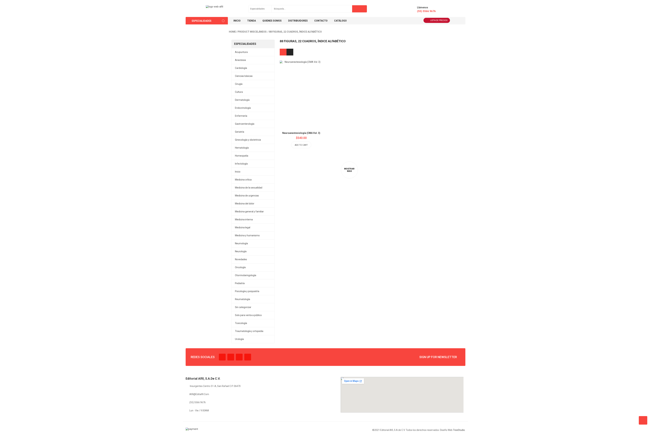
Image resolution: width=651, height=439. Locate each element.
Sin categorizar (243, 307)
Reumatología (242, 299)
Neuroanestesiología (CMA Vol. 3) (301, 133)
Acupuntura (241, 52)
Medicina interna (244, 219)
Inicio (237, 171)
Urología (239, 339)
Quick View (308, 85)
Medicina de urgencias (247, 195)
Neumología (241, 243)
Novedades (241, 259)
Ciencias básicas (244, 76)
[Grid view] (283, 52)
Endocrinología (243, 108)
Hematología (242, 147)
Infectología (241, 163)
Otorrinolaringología (245, 275)
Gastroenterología (244, 123)
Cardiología (241, 68)
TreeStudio (459, 430)
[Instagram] (239, 357)
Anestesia (240, 60)
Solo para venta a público (248, 315)
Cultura (239, 92)
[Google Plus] (247, 357)
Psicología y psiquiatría (247, 291)
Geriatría (239, 131)
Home (232, 31)
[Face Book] (222, 357)
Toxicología (241, 323)
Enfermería (241, 115)
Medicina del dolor (244, 203)
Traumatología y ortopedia (249, 331)
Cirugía (238, 84)
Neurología (240, 251)
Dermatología (242, 100)
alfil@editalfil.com (199, 394)
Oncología (240, 267)
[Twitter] (230, 357)
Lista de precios (438, 20)
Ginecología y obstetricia (248, 139)
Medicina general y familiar (249, 211)
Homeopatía (241, 155)
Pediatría (240, 283)
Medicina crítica (243, 179)
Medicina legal (242, 227)
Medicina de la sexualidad (248, 187)
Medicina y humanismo (247, 235)
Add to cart (301, 145)
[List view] (290, 52)
